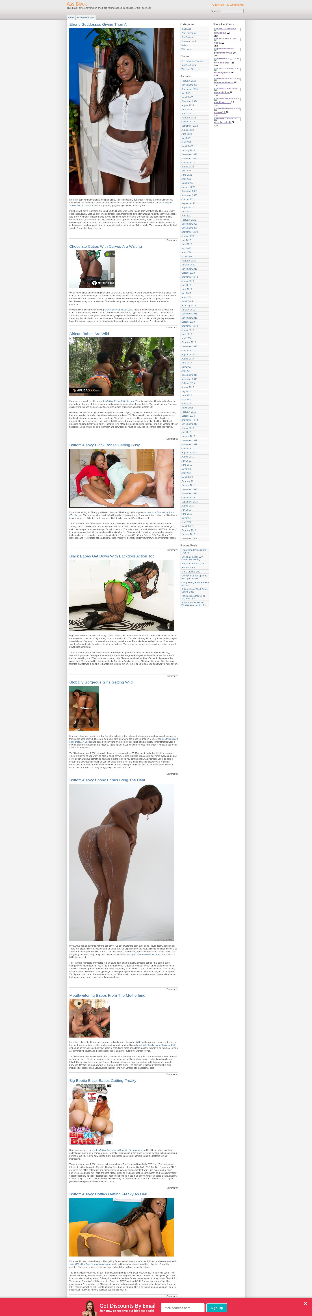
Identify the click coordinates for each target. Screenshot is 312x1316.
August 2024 (187, 105)
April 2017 (186, 371)
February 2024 (188, 117)
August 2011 (187, 456)
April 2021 (186, 215)
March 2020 (187, 256)
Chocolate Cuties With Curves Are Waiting (105, 246)
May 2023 (186, 138)
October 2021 (188, 199)
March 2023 (187, 146)
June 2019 (186, 289)
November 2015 (189, 379)
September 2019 (189, 277)
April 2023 (186, 142)
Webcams (186, 49)
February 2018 (188, 342)
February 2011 (188, 481)
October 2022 (188, 162)
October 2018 (188, 322)
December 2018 (189, 313)
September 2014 (189, 420)
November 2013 (189, 424)
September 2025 (189, 89)
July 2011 (186, 461)
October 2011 (188, 448)
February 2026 (188, 81)
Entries (219, 4)
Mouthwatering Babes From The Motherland (107, 995)
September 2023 (189, 126)
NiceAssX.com (188, 65)
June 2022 (186, 175)
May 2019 (186, 293)
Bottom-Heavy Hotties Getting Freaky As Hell (108, 1194)
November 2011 (189, 444)
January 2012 (188, 436)
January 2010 (188, 534)
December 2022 (189, 154)
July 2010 (186, 510)
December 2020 (189, 224)
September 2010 (189, 502)
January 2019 (188, 309)
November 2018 (189, 318)
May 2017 (186, 367)
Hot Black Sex (188, 567)
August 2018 (187, 330)
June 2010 (186, 514)
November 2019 (189, 269)
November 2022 (189, 158)
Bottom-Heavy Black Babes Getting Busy (104, 445)
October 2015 (188, 383)
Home (71, 17)
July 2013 (186, 432)
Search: (215, 11)
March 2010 (187, 526)
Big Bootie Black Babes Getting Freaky (102, 1080)
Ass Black (77, 4)
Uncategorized (188, 41)
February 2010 (188, 530)
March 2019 (187, 301)
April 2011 (186, 473)
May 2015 (186, 399)
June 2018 (186, 334)
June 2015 (186, 395)
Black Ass (186, 29)
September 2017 (189, 354)
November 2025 (189, 85)
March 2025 (187, 97)
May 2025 (186, 93)
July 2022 (186, 170)
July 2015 (186, 391)
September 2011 (189, 452)
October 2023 (188, 121)
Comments (237, 4)
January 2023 (188, 150)
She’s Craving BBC (190, 571)
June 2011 (186, 465)
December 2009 (189, 538)
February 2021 (188, 220)
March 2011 (187, 477)
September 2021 (189, 203)
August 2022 (187, 166)
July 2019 (186, 285)
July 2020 (186, 240)
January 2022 (188, 187)
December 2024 (189, 101)
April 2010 (186, 522)
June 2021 (186, 211)
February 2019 (188, 305)
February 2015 (188, 412)
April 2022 (186, 179)
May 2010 (186, 518)
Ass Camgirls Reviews (192, 61)
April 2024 (186, 113)
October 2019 (188, 273)
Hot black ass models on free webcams (193, 597)
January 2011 (188, 485)
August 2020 (187, 236)
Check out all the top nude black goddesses (194, 577)
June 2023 (186, 134)
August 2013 (187, 428)
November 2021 (189, 195)
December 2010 (189, 489)
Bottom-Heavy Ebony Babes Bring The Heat (107, 780)
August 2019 (187, 281)
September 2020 (189, 232)
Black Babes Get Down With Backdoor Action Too (112, 556)
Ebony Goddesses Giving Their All (98, 24)
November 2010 (189, 493)
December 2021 (189, 191)
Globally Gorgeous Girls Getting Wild (101, 682)
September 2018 (189, 326)
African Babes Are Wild (89, 334)
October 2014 (188, 416)
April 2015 (186, 403)
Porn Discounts (188, 33)
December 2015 (189, 375)
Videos (184, 45)
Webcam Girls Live (190, 69)
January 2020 (188, 264)
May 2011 (186, 469)
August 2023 (187, 130)
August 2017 (187, 358)
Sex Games (187, 37)
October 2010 (188, 497)
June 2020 (186, 244)
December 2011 (189, 440)
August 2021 (187, 207)
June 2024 (186, 109)
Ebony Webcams (86, 17)
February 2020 (188, 260)
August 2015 (187, 387)
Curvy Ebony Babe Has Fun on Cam (195, 584)
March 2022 (187, 183)
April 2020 (186, 252)
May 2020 (186, 248)
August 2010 (187, 505)
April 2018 (186, 338)
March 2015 (187, 407)
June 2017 (186, 362)
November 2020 (189, 228)
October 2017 (188, 350)
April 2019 (186, 297)
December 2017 (189, 346)
